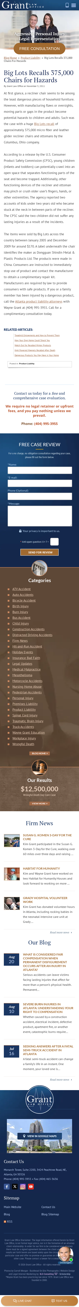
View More (39, 803)
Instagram (23, 1186)
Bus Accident (21, 618)
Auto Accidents (22, 595)
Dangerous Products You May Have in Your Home (37, 355)
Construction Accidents (28, 629)
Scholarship (64, 1274)
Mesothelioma (22, 675)
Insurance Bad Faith (26, 658)
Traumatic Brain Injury (27, 721)
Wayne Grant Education (28, 732)
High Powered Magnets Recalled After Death (35, 350)
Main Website (12, 1207)
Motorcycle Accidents (27, 681)
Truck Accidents (23, 727)
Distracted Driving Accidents (32, 635)
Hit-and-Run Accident (27, 646)
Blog (7, 1214)
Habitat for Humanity (41, 868)
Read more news (59, 932)
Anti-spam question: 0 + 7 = (35, 541)
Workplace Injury (24, 738)
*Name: (12, 464)
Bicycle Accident (24, 600)
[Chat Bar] (39, 1301)
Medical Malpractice (26, 669)
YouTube (31, 1186)
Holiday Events (22, 652)
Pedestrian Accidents (27, 692)
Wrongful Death (23, 744)
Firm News (20, 641)
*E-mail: (12, 477)
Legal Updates (22, 664)
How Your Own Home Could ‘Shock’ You (32, 340)
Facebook (7, 1186)
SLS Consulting (47, 1274)
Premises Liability (25, 704)
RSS (9, 1221)
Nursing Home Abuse (27, 687)
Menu (74, 6)
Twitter (15, 1186)
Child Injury (20, 623)
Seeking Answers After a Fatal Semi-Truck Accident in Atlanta (48, 1050)
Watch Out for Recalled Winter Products (33, 345)
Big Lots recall (44, 124)
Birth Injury (20, 606)
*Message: (14, 503)
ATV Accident (21, 589)
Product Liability (30, 58)
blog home (10, 58)
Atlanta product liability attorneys (38, 301)
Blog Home (39, 753)
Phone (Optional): (18, 490)
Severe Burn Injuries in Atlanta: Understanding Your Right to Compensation (48, 1008)
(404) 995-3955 (67, 5)
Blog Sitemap (50, 1214)
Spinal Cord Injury (24, 715)
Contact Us (48, 1207)
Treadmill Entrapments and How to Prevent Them (37, 335)
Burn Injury (20, 612)
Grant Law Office (23, 5)
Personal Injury (22, 698)
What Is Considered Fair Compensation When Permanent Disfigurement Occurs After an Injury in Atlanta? (45, 961)
